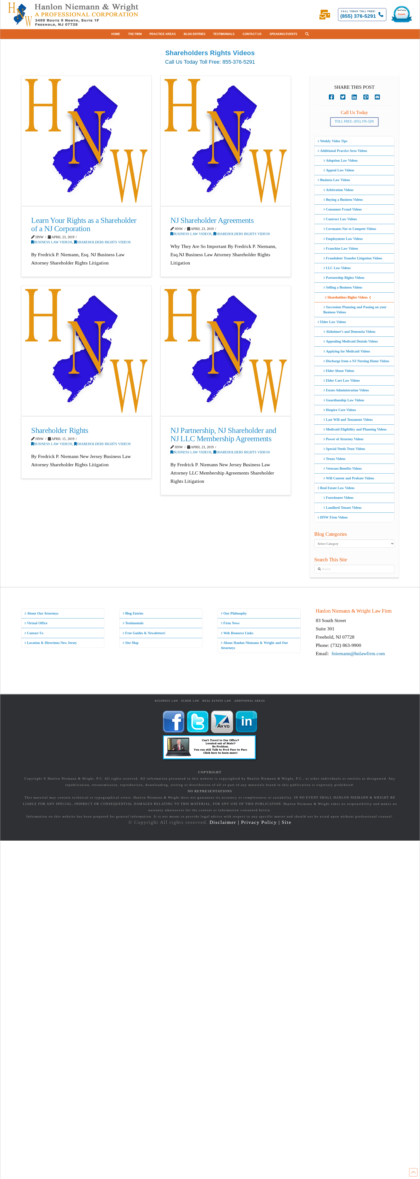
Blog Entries (134, 613)
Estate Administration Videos (347, 390)
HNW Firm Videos (334, 517)
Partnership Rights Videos (345, 278)
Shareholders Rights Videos (104, 242)
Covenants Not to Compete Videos (351, 229)
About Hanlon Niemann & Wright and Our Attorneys (254, 645)
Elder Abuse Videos (340, 371)
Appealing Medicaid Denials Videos (352, 341)
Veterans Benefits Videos (344, 468)
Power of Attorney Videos (344, 439)
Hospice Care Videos (341, 410)
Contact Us (35, 633)
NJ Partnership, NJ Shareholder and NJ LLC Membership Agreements (223, 434)
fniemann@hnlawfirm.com (358, 653)
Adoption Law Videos (342, 160)
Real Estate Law (216, 700)
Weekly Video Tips (333, 141)
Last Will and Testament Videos (349, 420)
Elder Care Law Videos (343, 380)
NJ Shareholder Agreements (212, 220)
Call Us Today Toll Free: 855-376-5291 (210, 62)
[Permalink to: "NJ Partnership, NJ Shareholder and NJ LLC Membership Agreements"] (226, 351)
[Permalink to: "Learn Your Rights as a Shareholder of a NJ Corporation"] (86, 141)
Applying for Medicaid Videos (348, 351)
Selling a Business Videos (344, 287)
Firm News (231, 623)
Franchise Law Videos (342, 248)
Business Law (166, 700)
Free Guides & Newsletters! (145, 633)
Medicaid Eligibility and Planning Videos (356, 429)
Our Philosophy (235, 613)
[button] (307, 34)
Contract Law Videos (341, 219)
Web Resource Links (238, 633)
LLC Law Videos (338, 268)
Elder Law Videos (333, 322)
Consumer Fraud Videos (344, 209)
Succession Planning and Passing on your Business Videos (354, 309)
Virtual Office (37, 623)
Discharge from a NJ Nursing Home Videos (357, 361)
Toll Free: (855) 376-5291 (354, 121)
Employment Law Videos (344, 239)
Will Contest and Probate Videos (350, 478)
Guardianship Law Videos (345, 400)
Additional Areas (249, 700)
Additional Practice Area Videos (343, 151)
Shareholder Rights (59, 430)
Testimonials (134, 623)
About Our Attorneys (42, 613)
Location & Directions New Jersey (52, 643)
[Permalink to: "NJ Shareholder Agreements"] (226, 141)
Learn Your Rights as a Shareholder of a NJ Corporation (83, 224)
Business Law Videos (53, 242)
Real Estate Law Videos (337, 488)
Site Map (132, 643)
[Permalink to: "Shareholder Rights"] (86, 351)
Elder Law (190, 700)
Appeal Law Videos (340, 170)
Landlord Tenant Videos (343, 508)
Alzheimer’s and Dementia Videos (350, 332)
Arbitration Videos (339, 190)
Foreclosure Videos (339, 498)
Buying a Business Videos (344, 200)
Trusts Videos (335, 459)
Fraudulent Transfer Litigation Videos (354, 258)
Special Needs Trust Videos (345, 449)
